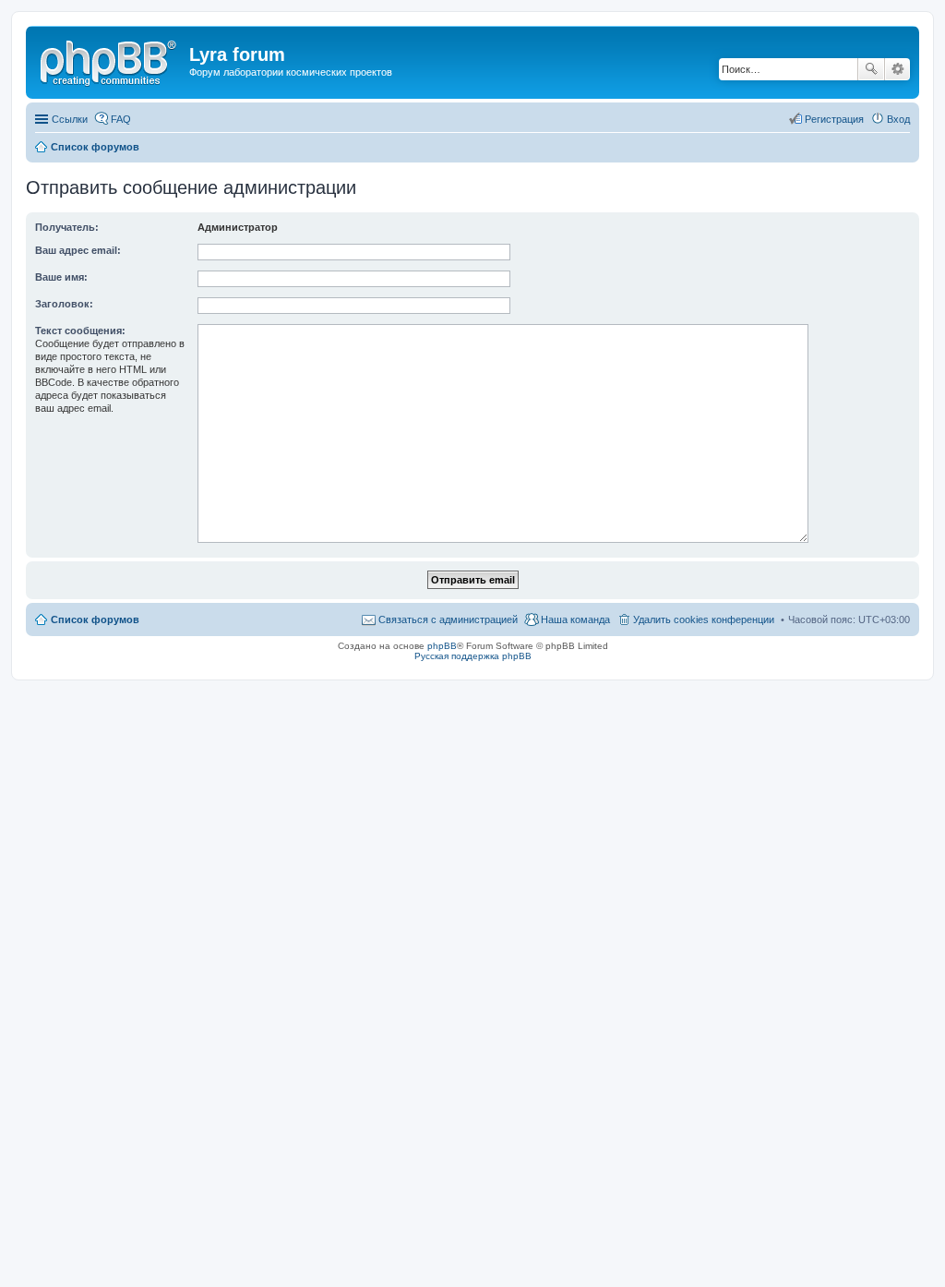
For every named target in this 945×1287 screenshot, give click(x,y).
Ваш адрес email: (78, 250)
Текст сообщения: (80, 330)
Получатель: (67, 227)
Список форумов (95, 619)
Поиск (871, 69)
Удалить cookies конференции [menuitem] (703, 619)
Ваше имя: (61, 277)
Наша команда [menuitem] (575, 619)
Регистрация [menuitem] (834, 119)
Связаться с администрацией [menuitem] (448, 619)
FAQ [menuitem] (121, 119)
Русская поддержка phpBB (473, 656)
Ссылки (70, 119)
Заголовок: (64, 303)
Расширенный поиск (897, 69)
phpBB (442, 646)
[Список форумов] (109, 60)
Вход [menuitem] (898, 119)
